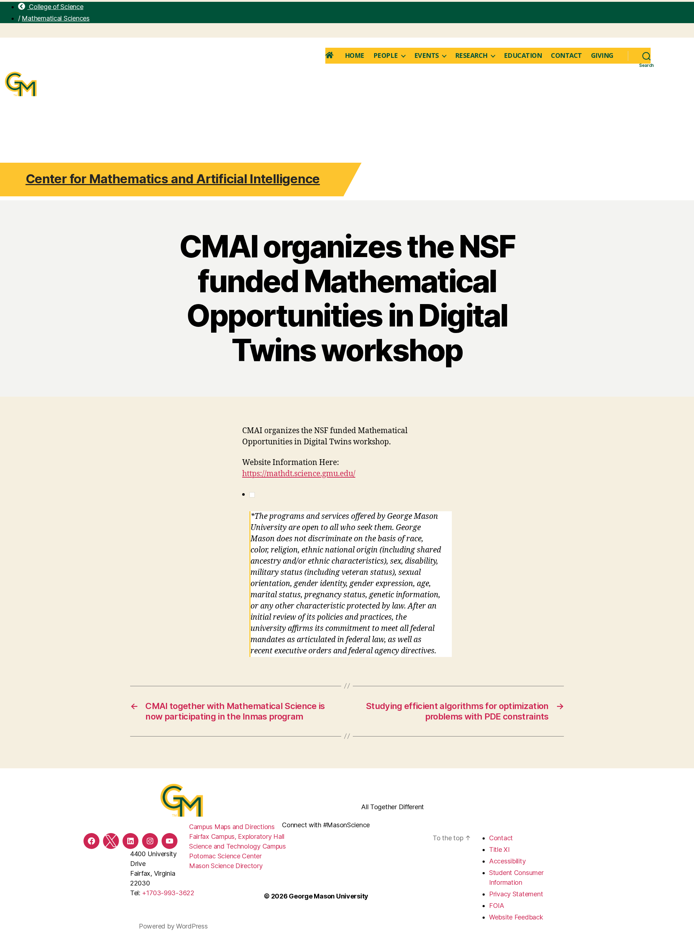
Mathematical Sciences (55, 18)
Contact (566, 56)
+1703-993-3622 (168, 893)
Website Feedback (516, 917)
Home (354, 56)
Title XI (499, 849)
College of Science (55, 6)
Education (523, 56)
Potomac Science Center (225, 856)
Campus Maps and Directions (232, 827)
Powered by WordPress (173, 926)
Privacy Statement (516, 894)
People (385, 56)
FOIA (496, 905)
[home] (330, 56)
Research (471, 56)
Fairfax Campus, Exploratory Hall (236, 836)
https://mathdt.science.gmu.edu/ (298, 474)
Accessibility (507, 861)
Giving (602, 56)
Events (426, 56)
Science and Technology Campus (237, 846)
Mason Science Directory (226, 866)
